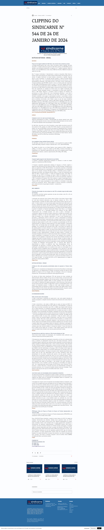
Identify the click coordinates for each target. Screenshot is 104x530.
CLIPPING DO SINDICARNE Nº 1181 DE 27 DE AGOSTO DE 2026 (34, 475)
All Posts (28, 7)
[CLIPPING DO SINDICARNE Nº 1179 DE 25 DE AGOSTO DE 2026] (69, 468)
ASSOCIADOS (71, 507)
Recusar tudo (93, 528)
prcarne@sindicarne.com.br (63, 504)
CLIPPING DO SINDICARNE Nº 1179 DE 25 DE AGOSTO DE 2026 (69, 475)
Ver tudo (75, 462)
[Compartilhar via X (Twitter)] (35, 452)
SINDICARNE (71, 504)
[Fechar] (102, 528)
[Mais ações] (71, 15)
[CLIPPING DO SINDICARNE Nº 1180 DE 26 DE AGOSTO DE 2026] (52, 468)
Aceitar (99, 528)
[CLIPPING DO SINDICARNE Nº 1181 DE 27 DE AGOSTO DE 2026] (34, 468)
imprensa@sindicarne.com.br (62, 509)
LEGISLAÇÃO (71, 509)
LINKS (70, 508)
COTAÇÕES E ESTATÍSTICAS (73, 506)
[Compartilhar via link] (40, 452)
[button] (44, 3)
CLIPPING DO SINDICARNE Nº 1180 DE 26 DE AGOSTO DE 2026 (52, 475)
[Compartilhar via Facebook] (32, 452)
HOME (70, 503)
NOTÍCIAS (70, 511)
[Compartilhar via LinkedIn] (37, 452)
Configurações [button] (86, 528)
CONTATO (70, 512)
